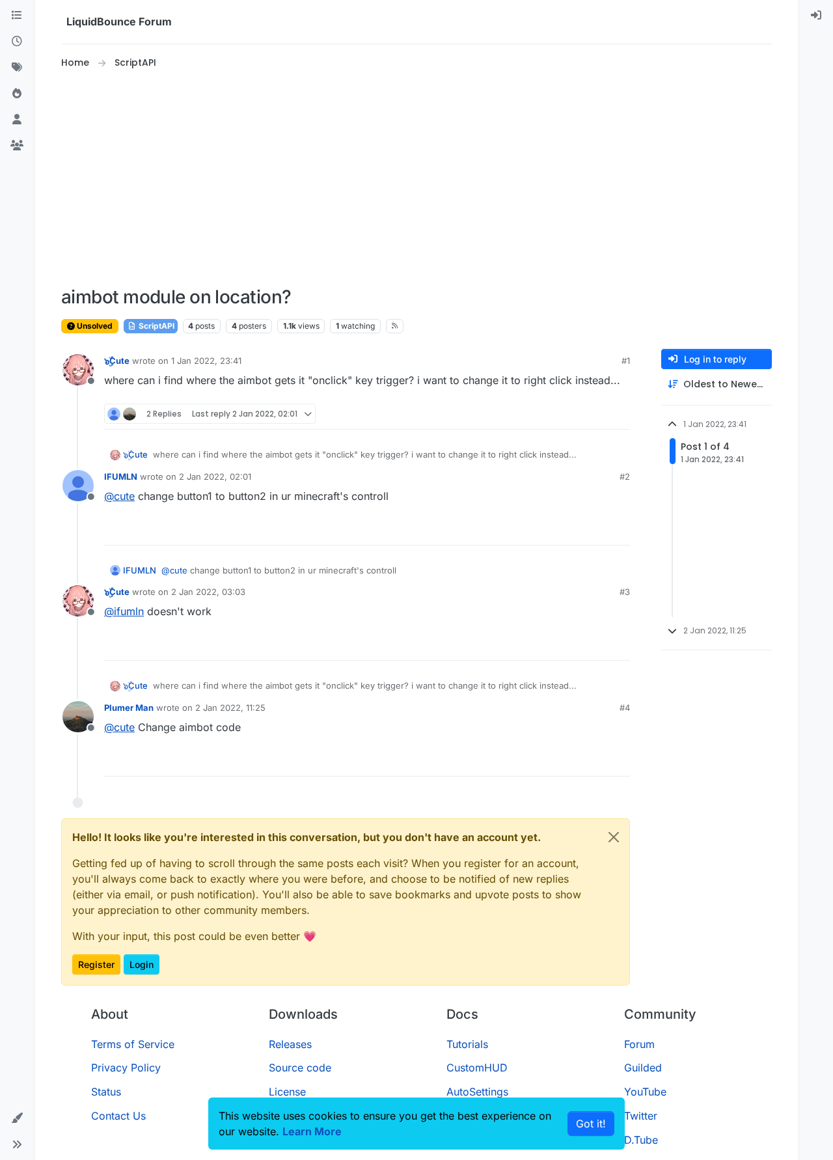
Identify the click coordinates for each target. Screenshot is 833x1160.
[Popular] (17, 93)
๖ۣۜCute (117, 360)
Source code (300, 1067)
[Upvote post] (596, 414)
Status (106, 1091)
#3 (625, 592)
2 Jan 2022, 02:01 (215, 476)
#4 (625, 707)
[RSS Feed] (394, 326)
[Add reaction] (571, 414)
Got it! (591, 1123)
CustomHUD (477, 1067)
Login (142, 964)
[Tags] (17, 67)
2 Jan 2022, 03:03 (208, 592)
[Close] (613, 837)
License (287, 1091)
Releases (290, 1044)
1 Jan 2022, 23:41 (206, 360)
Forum (639, 1044)
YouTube (645, 1091)
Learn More (312, 1131)
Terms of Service (132, 1044)
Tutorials (467, 1044)
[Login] (816, 15)
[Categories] (17, 15)
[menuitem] (816, 15)
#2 (625, 476)
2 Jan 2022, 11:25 (230, 707)
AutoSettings (477, 1091)
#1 (625, 360)
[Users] (17, 119)
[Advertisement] (416, 178)
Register (96, 964)
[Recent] (17, 41)
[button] (17, 1118)
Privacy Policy (126, 1067)
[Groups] (17, 145)
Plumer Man (129, 707)
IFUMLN (120, 476)
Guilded (643, 1067)
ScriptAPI (155, 326)
